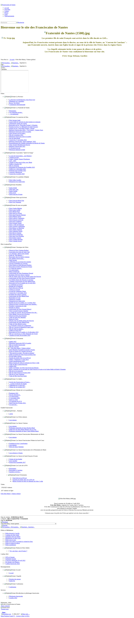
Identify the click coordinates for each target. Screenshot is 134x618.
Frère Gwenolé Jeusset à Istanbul (18, 311)
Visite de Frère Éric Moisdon (17, 317)
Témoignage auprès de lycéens (18, 123)
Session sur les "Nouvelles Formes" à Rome (21, 128)
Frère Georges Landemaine (17, 226)
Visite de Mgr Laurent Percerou (18, 364)
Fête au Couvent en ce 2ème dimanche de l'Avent (23, 334)
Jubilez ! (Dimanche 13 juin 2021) (19, 359)
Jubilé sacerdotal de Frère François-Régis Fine (22, 354)
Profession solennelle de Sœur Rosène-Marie (22, 428)
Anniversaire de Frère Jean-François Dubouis (22, 278)
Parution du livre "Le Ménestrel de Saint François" (23, 127)
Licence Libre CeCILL (23, 616)
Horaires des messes (15, 579)
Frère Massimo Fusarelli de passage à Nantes (22, 350)
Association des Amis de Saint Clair (19, 252)
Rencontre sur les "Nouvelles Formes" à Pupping (23, 125)
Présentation (12, 111)
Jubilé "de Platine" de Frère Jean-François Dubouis (23, 368)
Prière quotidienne (10, 545)
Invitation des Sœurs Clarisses (17, 294)
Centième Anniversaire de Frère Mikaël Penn (22, 281)
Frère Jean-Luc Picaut (15, 213)
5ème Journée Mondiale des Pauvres (19, 145)
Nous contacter (5, 606)
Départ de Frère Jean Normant (18, 316)
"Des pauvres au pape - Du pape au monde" (21, 353)
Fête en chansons (14, 165)
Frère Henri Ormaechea (16, 234)
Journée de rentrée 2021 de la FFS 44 (20, 358)
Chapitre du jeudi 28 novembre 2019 (19, 335)
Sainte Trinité (13, 188)
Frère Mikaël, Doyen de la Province (19, 314)
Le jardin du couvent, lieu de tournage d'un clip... (23, 312)
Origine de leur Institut (15, 459)
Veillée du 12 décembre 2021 (17, 169)
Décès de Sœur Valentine (16, 447)
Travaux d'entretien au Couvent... (18, 263)
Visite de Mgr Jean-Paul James (18, 376)
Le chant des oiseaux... (15, 268)
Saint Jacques (13, 260)
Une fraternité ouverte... (16, 112)
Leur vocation (13, 461)
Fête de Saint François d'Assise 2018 (19, 372)
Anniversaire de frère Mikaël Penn (19, 296)
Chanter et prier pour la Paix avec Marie (20, 162)
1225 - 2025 (12, 161)
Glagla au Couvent (14, 289)
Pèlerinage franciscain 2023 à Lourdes (20, 136)
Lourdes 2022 (13, 598)
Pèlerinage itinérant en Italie (17, 149)
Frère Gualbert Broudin (16, 239)
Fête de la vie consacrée (16, 371)
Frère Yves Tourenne (15, 202)
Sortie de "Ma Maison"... (16, 255)
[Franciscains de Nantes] (8, 5)
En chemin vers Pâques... (12, 562)
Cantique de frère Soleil (12, 535)
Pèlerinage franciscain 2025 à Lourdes (20, 343)
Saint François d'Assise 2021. (17, 403)
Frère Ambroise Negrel (15, 231)
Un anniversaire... (14, 396)
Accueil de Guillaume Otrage (17, 291)
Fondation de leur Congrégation (18, 443)
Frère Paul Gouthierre (15, 221)
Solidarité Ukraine (10, 559)
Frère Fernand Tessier (15, 223)
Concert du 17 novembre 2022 (18, 140)
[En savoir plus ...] (25, 614)
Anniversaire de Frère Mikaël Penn (19, 322)
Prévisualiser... (15, 527)
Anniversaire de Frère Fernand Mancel (20, 309)
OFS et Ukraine (10, 557)
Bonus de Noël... (14, 319)
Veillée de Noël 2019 (15, 330)
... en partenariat (13, 114)
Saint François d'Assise (15, 194)
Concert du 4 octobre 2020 (17, 174)
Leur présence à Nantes (16, 453)
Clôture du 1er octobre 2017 (17, 387)
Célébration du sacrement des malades (20, 262)
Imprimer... (31, 527)
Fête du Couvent (14, 346)
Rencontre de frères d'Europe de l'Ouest (20, 266)
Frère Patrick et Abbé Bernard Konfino (20, 265)
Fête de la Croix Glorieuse (16, 374)
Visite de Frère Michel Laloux (17, 324)
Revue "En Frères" (14, 103)
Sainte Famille (13, 191)
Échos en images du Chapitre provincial (20, 351)
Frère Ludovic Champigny (16, 218)
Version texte (5, 609)
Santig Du (12, 581)
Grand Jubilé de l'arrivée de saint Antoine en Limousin (24, 122)
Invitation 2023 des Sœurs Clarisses (19, 275)
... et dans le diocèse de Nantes (18, 384)
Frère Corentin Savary (15, 241)
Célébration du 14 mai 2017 (17, 385)
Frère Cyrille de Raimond (16, 225)
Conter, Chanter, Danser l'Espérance (19, 159)
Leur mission (13, 420)
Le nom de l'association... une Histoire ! (20, 156)
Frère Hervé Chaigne (15, 233)
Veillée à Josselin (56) (15, 164)
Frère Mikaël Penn (14, 211)
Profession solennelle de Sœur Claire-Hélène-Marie (24, 431)
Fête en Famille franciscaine (17, 345)
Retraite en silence (14, 307)
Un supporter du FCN (15, 401)
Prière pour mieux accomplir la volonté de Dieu (19, 541)
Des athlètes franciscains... (16, 258)
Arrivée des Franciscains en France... (19, 382)
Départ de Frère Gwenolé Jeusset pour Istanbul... (23, 304)
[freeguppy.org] (6, 614)
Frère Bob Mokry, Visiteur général (20, 348)
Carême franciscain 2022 (12, 563)
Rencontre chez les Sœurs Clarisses (19, 257)
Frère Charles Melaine (15, 208)
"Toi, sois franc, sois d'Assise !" (18, 551)
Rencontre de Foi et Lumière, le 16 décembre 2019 (23, 332)
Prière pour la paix (10, 540)
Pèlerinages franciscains (16, 596)
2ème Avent (12, 193)
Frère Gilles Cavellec (15, 180)
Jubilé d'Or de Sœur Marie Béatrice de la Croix (22, 429)
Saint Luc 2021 (13, 399)
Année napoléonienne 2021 (17, 361)
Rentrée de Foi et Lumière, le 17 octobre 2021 (22, 302)
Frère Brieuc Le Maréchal (16, 228)
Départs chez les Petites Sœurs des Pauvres (21, 320)
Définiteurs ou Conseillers (16, 101)
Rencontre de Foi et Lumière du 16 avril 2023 (22, 283)
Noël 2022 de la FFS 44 (16, 288)
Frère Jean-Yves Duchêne (16, 236)
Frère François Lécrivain (16, 220)
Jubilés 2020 (12, 366)
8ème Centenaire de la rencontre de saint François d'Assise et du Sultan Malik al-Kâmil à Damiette (37, 369)
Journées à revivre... (15, 472)
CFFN (11, 414)
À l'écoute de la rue (14, 148)
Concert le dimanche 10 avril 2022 (15, 560)
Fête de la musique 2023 (16, 135)
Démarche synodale (15, 299)
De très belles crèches (15, 356)
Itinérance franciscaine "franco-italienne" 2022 (22, 141)
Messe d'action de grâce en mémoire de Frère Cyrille (24, 363)
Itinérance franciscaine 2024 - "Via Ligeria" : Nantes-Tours (26, 130)
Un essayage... (13, 404)
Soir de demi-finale (14, 138)
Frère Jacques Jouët (14, 120)
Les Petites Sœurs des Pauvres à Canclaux (21, 280)
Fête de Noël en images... (16, 329)
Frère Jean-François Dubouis (17, 215)
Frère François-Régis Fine (16, 200)
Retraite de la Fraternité (16, 286)
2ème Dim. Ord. (14, 189)
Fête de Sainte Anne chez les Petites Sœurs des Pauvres (25, 276)
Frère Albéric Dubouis (15, 229)
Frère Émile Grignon (15, 238)
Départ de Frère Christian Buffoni (19, 250)
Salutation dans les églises (12, 536)
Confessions (12, 587)
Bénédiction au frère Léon (13, 538)
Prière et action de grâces (12, 543)
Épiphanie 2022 (13, 393)
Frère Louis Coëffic (14, 210)
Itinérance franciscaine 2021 (17, 146)
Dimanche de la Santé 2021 (17, 181)
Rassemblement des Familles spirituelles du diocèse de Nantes (27, 143)
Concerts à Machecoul (15, 172)
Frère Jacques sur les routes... (17, 133)
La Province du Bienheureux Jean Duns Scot (22, 99)
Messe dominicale (14, 271)
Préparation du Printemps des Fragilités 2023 (22, 167)
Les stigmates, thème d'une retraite (19, 253)
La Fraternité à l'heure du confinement (20, 325)
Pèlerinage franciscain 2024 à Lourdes (20, 131)
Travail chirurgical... (15, 395)
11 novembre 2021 (14, 398)
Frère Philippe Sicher (15, 216)
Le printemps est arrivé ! (16, 284)
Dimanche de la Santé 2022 (17, 301)
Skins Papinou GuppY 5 (8, 616)
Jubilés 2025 (12, 341)
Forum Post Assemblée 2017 (17, 462)
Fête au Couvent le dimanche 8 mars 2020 (21, 327)
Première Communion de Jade (17, 306)
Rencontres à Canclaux (15, 470)
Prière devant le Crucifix (12, 533)
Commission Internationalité (17, 104)
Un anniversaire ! (14, 270)
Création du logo (14, 157)
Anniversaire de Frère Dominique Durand (21, 273)
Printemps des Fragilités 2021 (17, 170)
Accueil (11, 59)
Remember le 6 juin (14, 298)
